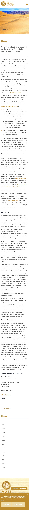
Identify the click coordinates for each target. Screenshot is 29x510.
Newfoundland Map (20, 178)
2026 (3, 424)
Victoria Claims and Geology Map (9, 106)
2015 (3, 467)
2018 (3, 455)
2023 (3, 436)
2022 (3, 440)
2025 (3, 428)
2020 (3, 448)
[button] (27, 4)
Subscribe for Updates (19, 488)
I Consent (6, 504)
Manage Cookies (18, 504)
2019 (3, 452)
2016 (3, 463)
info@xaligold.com (6, 395)
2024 (3, 432)
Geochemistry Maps (15, 92)
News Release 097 (13, 200)
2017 (3, 459)
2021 (3, 444)
